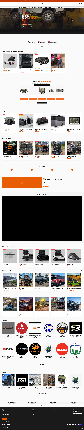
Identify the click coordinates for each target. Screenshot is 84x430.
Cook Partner (48, 335)
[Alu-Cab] (8, 328)
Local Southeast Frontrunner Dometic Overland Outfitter (8, 357)
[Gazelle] (62, 328)
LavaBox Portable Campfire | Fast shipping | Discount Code (21, 336)
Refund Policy (33, 413)
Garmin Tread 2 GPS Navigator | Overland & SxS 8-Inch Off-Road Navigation (73, 130)
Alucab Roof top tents (49, 387)
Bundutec (35, 387)
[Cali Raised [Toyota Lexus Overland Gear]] (75, 328)
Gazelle (62, 335)
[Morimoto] (22, 349)
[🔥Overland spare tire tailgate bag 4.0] (58, 148)
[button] (81, 3)
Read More (42, 368)
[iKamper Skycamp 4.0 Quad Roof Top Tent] (42, 256)
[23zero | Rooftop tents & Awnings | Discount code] (35, 328)
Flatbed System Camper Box (37, 288)
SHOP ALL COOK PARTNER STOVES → (42, 102)
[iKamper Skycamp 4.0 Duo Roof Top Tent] (26, 256)
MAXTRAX (35, 356)
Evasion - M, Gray (52, 129)
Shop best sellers (24, 24)
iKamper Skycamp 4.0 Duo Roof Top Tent (22, 264)
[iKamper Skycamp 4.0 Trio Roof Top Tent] (58, 256)
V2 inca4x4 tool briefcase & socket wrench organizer (24, 156)
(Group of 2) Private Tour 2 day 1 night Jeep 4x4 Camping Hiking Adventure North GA (73, 157)
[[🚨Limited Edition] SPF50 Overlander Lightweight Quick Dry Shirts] (58, 61)
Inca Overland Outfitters (6, 427)
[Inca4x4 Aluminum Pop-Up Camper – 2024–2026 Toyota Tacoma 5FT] (10, 61)
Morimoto (22, 356)
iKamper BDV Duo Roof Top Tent (70, 264)
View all (81, 138)
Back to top (42, 405)
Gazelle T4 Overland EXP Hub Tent (6, 129)
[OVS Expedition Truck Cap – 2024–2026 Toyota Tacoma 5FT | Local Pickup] (42, 61)
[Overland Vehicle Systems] (49, 349)
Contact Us (33, 410)
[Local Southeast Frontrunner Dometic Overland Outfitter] (8, 349)
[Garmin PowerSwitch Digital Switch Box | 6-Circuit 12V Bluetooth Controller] (42, 121)
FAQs (54, 410)
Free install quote (29, 24)
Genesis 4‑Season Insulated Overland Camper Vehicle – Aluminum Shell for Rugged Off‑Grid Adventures (74, 289)
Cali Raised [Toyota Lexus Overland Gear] (75, 335)
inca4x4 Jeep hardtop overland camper (39, 156)
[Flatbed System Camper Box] (42, 280)
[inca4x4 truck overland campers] (74, 304)
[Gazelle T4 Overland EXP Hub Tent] (10, 121)
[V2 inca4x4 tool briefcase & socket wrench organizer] (26, 148)
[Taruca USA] (8, 380)
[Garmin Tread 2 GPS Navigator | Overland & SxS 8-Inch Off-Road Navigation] (74, 121)
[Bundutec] (35, 380)
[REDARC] (62, 349)
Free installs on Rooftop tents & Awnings (9, 1)
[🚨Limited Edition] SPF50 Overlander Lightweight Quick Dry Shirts (57, 69)
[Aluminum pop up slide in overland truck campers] (26, 304)
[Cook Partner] (49, 328)
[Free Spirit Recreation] (22, 380)
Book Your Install (46, 186)
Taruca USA (8, 387)
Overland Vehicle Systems (48, 356)
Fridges (44, 5)
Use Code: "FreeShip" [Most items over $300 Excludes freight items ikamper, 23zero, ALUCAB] (44, 7)
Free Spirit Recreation (22, 387)
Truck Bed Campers (37, 5)
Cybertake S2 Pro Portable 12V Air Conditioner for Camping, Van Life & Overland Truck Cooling (25, 130)
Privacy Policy (33, 414)
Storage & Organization (48, 5)
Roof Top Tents (32, 5)
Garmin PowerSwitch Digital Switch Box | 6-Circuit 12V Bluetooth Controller (41, 130)
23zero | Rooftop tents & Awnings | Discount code (35, 336)
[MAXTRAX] (35, 349)
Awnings (41, 5)
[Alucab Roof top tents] (49, 380)
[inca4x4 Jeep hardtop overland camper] (42, 148)
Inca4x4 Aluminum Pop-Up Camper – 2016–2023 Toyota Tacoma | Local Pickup (25, 69)
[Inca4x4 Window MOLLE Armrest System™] (10, 148)
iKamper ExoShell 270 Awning (5, 264)
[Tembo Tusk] (75, 349)
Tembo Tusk (75, 356)
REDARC (62, 356)
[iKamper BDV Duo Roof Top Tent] (74, 256)
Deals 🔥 (53, 5)
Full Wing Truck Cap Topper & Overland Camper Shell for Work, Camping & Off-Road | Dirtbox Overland (57, 289)
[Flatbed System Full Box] (26, 280)
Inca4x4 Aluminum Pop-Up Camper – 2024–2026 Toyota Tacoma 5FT (9, 69)
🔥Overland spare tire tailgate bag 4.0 (55, 156)
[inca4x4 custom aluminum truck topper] (42, 304)
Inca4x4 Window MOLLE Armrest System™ (7, 156)
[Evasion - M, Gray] (58, 121)
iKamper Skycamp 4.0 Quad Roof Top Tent (39, 264)
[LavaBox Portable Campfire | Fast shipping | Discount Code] (22, 328)
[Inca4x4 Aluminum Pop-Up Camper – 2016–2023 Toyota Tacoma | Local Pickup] (26, 61)
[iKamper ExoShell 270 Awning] (10, 256)
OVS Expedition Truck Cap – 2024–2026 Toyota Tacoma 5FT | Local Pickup (42, 69)
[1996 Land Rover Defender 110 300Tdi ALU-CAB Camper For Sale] (10, 304)
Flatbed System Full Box (21, 288)
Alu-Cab (8, 335)
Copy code (62, 7)
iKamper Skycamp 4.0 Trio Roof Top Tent (55, 264)
